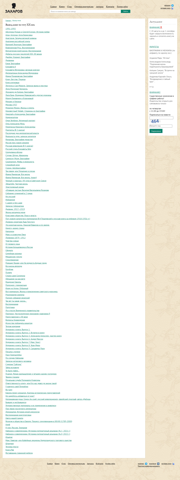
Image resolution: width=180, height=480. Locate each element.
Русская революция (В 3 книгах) (19, 146)
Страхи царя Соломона (15, 276)
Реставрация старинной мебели (19, 453)
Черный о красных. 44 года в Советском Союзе (26, 181)
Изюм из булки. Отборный (17, 288)
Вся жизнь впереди (14, 266)
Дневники (10, 60)
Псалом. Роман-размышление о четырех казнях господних (31, 374)
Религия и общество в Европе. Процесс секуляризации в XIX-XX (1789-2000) (39, 421)
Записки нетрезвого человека (18, 361)
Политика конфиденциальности (149, 466)
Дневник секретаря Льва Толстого (20, 222)
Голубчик (9, 269)
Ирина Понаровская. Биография (19, 76)
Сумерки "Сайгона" (14, 364)
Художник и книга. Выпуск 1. (18, 330)
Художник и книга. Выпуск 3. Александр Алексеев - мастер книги (34, 336)
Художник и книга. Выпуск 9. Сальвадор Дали (25, 349)
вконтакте (152, 464)
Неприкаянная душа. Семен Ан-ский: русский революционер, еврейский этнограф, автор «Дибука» (48, 399)
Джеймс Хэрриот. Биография (18, 57)
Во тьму (9, 390)
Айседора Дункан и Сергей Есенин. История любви (28, 32)
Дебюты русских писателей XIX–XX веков (24, 54)
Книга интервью (12, 83)
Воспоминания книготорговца (18, 415)
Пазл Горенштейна (13, 355)
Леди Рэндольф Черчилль (17, 89)
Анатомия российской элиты (18, 41)
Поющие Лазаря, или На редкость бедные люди (26, 263)
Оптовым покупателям (83, 7)
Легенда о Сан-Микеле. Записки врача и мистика (27, 86)
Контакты (110, 7)
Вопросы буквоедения (15, 320)
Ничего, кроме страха (15, 228)
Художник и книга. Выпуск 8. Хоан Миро (23, 345)
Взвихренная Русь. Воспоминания (20, 48)
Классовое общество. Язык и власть (21, 216)
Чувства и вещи (12, 241)
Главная (53, 7)
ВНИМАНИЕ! (155, 92)
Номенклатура (12, 117)
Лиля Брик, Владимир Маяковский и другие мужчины (28, 95)
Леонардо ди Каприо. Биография (20, 92)
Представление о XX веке (17, 317)
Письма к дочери (13, 352)
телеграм (141, 464)
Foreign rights (122, 7)
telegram (167, 6)
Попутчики (10, 307)
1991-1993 (11, 29)
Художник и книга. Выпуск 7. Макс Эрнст (23, 342)
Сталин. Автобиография (16, 168)
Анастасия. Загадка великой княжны (21, 38)
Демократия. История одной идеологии (23, 412)
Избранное (10, 200)
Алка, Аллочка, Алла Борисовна (19, 35)
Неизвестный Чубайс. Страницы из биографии (25, 111)
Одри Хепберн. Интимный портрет (20, 121)
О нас (69, 7)
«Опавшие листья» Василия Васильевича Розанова (27, 190)
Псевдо (9, 273)
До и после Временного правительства (22, 311)
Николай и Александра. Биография (20, 114)
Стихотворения (12, 260)
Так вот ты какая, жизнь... (16, 301)
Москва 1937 (11, 105)
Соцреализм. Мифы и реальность (20, 162)
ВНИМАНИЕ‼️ (156, 27)
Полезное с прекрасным (16, 285)
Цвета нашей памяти (14, 418)
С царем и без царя (14, 203)
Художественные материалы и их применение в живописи (31, 406)
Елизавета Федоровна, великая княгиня (23, 70)
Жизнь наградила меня (15, 212)
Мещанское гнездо (14, 257)
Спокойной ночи (13, 165)
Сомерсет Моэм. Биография (17, 159)
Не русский (10, 197)
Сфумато (9, 250)
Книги (62, 7)
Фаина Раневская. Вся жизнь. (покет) (21, 178)
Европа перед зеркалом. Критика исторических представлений (33, 393)
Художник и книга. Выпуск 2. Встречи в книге (25, 333)
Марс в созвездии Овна (16, 235)
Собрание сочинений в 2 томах (19, 193)
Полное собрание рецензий (18, 298)
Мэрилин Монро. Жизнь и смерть (20, 108)
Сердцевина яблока (14, 152)
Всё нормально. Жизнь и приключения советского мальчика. (32, 292)
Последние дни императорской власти (22, 133)
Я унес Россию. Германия (16, 428)
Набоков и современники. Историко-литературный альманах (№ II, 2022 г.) (38, 434)
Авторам (99, 7)
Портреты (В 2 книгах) (15, 130)
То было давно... (12, 371)
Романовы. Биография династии (19, 140)
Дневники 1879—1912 (16, 238)
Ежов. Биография (13, 64)
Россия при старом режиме (17, 143)
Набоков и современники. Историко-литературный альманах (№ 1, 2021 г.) (38, 431)
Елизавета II (11, 67)
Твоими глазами (12, 377)
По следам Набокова (14, 358)
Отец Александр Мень (15, 124)
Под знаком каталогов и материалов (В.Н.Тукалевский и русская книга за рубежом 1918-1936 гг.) (48, 219)
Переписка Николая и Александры (20, 127)
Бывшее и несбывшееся (16, 402)
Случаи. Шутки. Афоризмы (17, 155)
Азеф (8, 425)
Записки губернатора (15, 206)
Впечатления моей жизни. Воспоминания (23, 51)
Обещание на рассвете (15, 279)
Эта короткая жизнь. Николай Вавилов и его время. (28, 225)
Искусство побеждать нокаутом (19, 323)
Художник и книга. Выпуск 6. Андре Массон (24, 339)
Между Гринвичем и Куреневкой (19, 98)
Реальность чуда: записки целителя (21, 136)
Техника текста (12, 447)
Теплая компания (13, 326)
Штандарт (10, 444)
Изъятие (9, 437)
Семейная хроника (14, 254)
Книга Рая (10, 450)
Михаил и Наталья (13, 102)
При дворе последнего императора (21, 409)
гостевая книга (165, 8)
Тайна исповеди (12, 368)
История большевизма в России (19, 247)
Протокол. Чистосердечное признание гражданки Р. (28, 314)
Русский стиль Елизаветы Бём (18, 149)
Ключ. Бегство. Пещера (15, 79)
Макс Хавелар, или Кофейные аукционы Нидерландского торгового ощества (39, 440)
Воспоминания (12, 304)
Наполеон (10, 231)
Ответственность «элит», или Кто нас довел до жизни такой (31, 383)
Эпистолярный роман (15, 187)
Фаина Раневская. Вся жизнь (18, 174)
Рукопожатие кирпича (15, 295)
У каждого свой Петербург (17, 387)
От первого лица (13, 244)
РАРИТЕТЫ (154, 47)
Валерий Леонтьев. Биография (19, 45)
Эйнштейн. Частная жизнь (17, 184)
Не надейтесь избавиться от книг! (20, 396)
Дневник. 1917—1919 (15, 209)
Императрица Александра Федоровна (22, 73)
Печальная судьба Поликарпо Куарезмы (23, 380)
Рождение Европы (13, 282)
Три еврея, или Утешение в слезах (20, 171)
